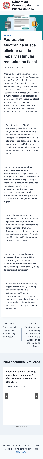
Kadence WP (21, 452)
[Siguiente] (36, 396)
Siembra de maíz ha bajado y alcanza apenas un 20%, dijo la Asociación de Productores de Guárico (32, 334)
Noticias (7, 35)
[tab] (17, 426)
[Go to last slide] (6, 396)
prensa (9, 67)
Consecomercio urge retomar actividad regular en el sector (10, 330)
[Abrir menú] (38, 5)
